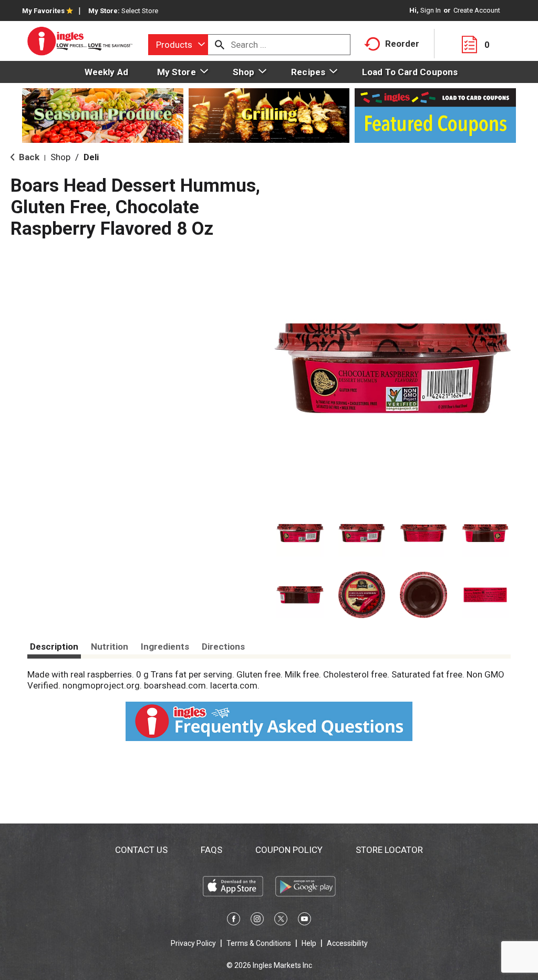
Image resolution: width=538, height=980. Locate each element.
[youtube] (304, 920)
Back (28, 157)
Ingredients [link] (165, 646)
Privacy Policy (193, 943)
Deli (91, 157)
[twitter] (280, 920)
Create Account (476, 10)
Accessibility (347, 943)
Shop (60, 157)
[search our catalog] (219, 44)
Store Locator (389, 850)
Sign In (430, 10)
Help (309, 943)
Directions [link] (223, 646)
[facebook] (233, 920)
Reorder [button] (402, 43)
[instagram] (257, 920)
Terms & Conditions (258, 943)
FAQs (211, 850)
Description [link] (54, 646)
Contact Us (141, 850)
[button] (300, 533)
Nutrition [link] (109, 646)
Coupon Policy (289, 850)
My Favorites (43, 11)
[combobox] (178, 44)
